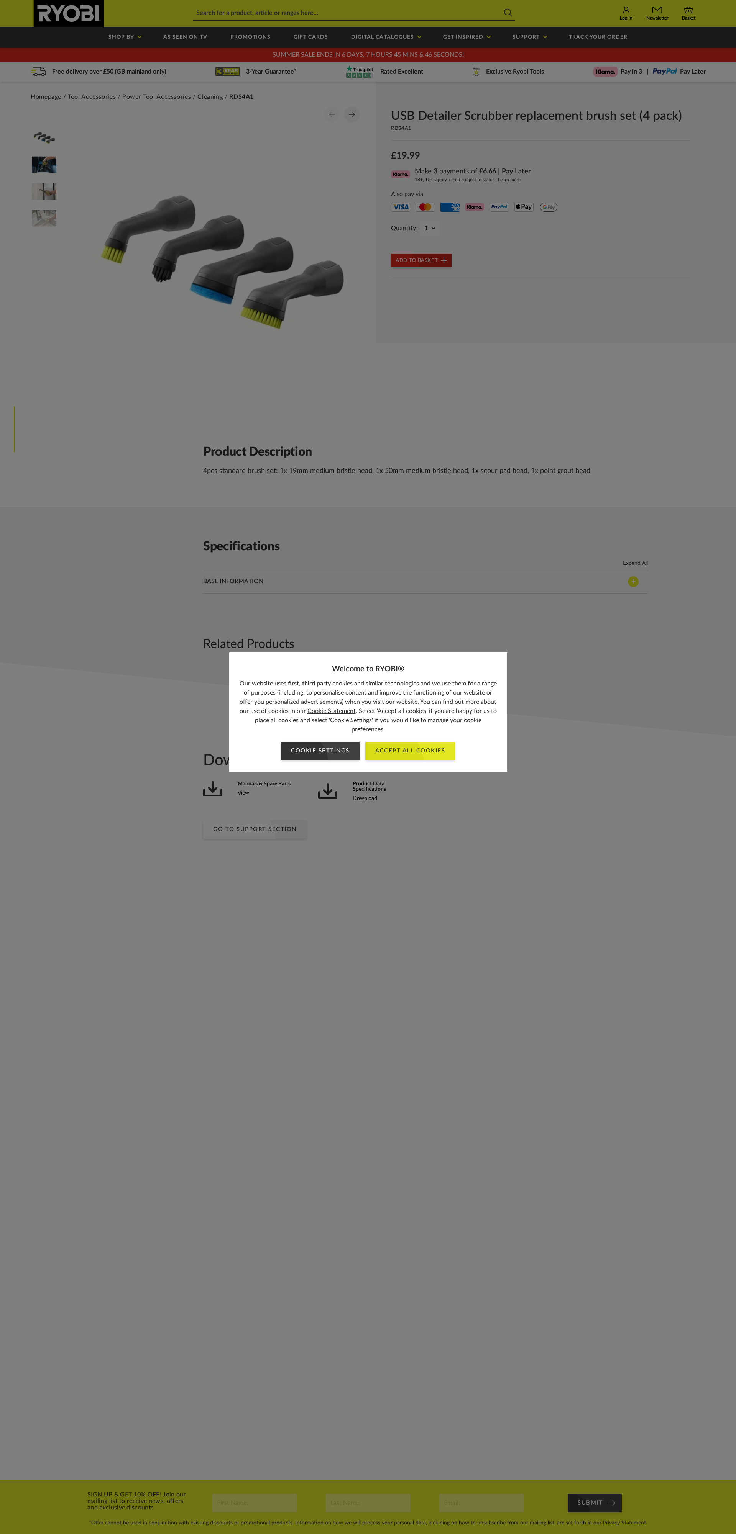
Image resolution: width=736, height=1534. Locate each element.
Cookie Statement (331, 711)
